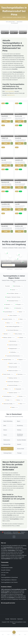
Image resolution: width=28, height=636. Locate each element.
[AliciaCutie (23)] (7, 258)
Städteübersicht (10, 95)
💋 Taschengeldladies (6, 532)
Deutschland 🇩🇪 (16, 532)
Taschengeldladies (9, 91)
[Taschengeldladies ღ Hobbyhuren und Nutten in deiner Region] (14, 2)
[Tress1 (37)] (20, 255)
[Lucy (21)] (18, 253)
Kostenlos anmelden (8, 265)
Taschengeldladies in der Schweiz (9, 582)
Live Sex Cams (4, 572)
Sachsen (23, 532)
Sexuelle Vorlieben (5, 570)
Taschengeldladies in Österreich (9, 579)
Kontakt (7, 619)
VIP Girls (3, 575)
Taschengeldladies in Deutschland (9, 577)
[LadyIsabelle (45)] (6, 252)
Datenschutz (13, 619)
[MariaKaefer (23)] (10, 256)
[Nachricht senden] (11, 121)
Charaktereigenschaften (7, 567)
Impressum (20, 619)
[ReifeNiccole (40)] (16, 257)
